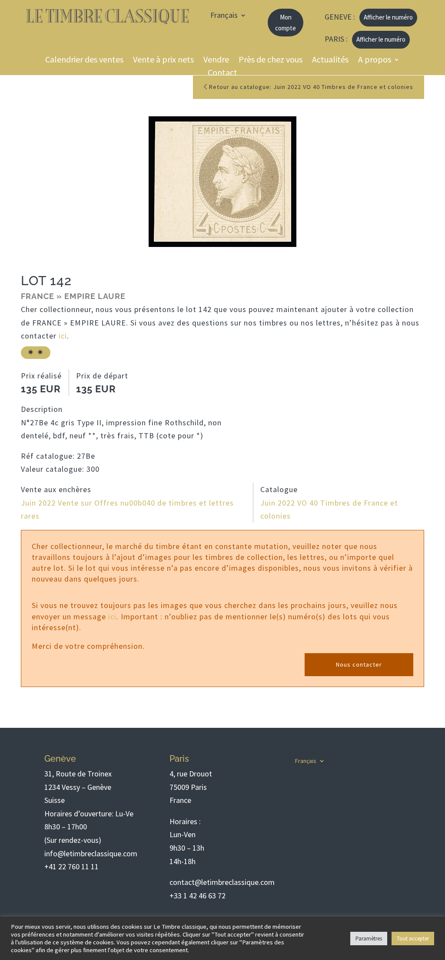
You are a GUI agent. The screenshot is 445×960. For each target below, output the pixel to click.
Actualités (330, 60)
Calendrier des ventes (84, 60)
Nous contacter (359, 664)
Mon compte (285, 23)
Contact (222, 73)
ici (63, 336)
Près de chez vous (270, 60)
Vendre (216, 60)
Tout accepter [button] (413, 938)
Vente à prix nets (163, 60)
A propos (374, 60)
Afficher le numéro (388, 17)
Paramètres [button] (368, 938)
